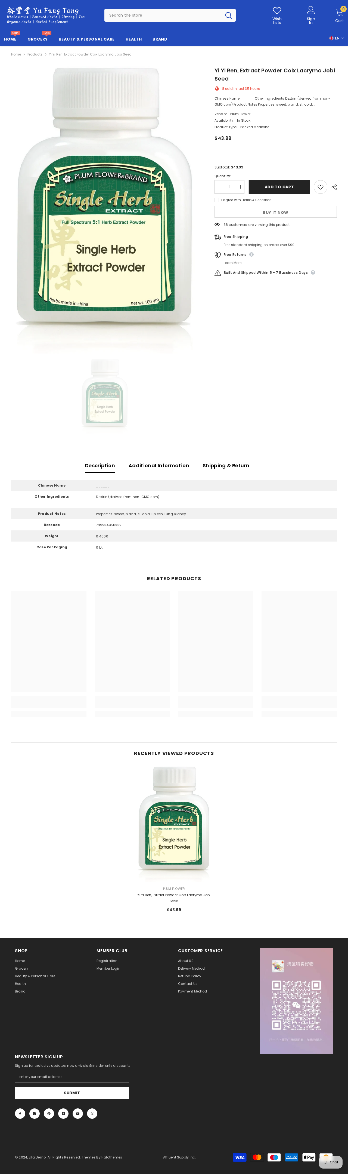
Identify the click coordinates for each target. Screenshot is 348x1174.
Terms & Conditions (257, 200)
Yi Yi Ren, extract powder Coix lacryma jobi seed (173, 898)
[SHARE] (332, 187)
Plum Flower (240, 114)
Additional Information (159, 465)
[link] (48, 705)
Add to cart (279, 187)
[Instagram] (34, 1113)
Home (16, 54)
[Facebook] (20, 1113)
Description (100, 465)
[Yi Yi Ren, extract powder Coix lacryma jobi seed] (174, 824)
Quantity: (223, 176)
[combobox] (163, 15)
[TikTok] (63, 1113)
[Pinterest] (49, 1113)
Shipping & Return (226, 465)
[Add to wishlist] (320, 187)
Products (35, 54)
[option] (104, 210)
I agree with (231, 200)
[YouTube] (78, 1113)
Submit (72, 1093)
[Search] (170, 15)
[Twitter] (92, 1113)
